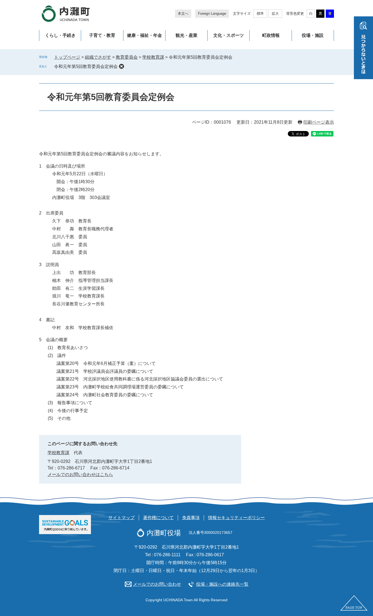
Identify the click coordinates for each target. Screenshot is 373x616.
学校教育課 (153, 57)
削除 (121, 66)
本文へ (183, 13)
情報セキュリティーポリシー (236, 517)
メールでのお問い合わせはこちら (80, 474)
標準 (260, 13)
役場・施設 (313, 35)
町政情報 (271, 35)
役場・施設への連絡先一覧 (222, 584)
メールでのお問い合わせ (157, 584)
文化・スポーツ (228, 35)
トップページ (67, 57)
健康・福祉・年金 (144, 35)
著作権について (158, 517)
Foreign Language (212, 13)
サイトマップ (121, 517)
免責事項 (191, 517)
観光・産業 (186, 35)
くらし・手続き (60, 35)
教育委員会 (127, 57)
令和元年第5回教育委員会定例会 (86, 66)
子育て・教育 (102, 35)
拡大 (275, 13)
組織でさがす (98, 57)
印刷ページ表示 (318, 122)
